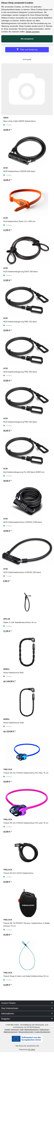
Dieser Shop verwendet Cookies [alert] (17, 3)
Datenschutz (44, 1029)
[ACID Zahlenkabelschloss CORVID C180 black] (27, 501)
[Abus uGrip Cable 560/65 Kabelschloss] (27, 89)
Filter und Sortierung (28, 49)
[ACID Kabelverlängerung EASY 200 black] (27, 250)
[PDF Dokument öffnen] (27, 1039)
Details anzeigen (33, 32)
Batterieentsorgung (10, 1032)
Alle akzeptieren (27, 39)
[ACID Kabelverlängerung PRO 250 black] (27, 401)
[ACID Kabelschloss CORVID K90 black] (27, 150)
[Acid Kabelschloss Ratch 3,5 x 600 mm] (27, 200)
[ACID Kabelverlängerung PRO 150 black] (27, 301)
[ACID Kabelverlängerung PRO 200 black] (27, 351)
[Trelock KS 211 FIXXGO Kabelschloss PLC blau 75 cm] (27, 752)
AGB (21, 1029)
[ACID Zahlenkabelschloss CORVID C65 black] (27, 551)
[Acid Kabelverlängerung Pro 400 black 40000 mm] (27, 451)
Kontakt (7, 1029)
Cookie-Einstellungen (42, 1032)
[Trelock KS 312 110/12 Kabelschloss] (27, 852)
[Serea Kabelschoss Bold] (27, 652)
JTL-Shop (31, 1050)
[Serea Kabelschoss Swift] (27, 702)
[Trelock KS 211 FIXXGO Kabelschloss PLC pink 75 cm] (27, 802)
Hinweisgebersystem (26, 1032)
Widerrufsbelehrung (32, 1029)
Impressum (15, 1029)
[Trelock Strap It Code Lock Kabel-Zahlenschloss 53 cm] (27, 955)
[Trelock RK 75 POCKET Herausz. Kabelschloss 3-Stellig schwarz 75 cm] (27, 902)
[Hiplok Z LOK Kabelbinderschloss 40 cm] (27, 601)
